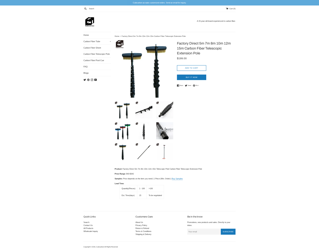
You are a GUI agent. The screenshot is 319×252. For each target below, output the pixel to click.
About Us (139, 222)
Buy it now (191, 77)
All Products (88, 228)
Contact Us (88, 225)
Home (86, 35)
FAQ (85, 67)
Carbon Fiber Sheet (92, 48)
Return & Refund (142, 228)
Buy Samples (177, 179)
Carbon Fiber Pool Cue (93, 60)
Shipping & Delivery (143, 234)
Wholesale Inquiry (90, 231)
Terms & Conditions (143, 231)
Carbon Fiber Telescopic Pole (96, 54)
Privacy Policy (141, 225)
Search (86, 222)
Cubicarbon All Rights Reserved (107, 247)
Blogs (86, 73)
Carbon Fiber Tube (97, 41)
